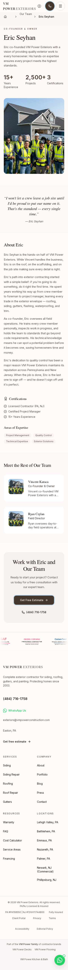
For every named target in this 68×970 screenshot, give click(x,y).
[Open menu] (60, 6)
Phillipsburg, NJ (46, 879)
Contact (42, 801)
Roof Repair (10, 792)
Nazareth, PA (45, 849)
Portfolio (42, 774)
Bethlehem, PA (46, 831)
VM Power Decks (22, 949)
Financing (9, 858)
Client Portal (19, 918)
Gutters (7, 801)
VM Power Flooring (45, 949)
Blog (40, 783)
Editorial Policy (45, 928)
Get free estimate (14, 741)
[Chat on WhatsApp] (59, 960)
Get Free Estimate (31, 600)
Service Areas (12, 849)
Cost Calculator (12, 840)
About (40, 765)
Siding (7, 765)
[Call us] (49, 6)
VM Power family (28, 944)
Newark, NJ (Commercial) (45, 869)
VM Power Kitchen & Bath (34, 959)
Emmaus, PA (44, 840)
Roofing (8, 783)
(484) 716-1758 (36, 612)
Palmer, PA (43, 858)
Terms (52, 918)
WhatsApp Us (17, 710)
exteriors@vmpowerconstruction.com (26, 720)
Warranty (8, 822)
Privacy (37, 918)
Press (40, 792)
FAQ (5, 831)
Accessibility (22, 928)
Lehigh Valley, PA (47, 822)
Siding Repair (11, 774)
